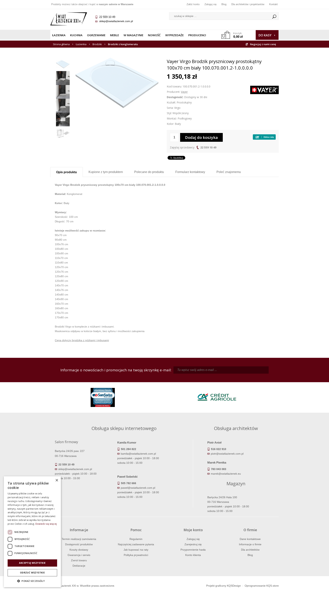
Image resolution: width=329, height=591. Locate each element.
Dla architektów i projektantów (247, 4)
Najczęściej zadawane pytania (136, 544)
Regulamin (135, 539)
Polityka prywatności (136, 555)
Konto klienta (193, 555)
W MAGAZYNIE (133, 35)
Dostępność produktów (79, 544)
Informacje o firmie (250, 544)
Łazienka (58, 35)
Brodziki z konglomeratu (123, 44)
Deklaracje (79, 565)
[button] (32, 581)
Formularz (190, 172)
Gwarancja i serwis (79, 555)
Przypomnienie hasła (193, 549)
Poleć (228, 172)
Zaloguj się (210, 4)
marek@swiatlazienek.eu (226, 473)
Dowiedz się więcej (46, 523)
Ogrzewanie (96, 35)
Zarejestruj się (193, 544)
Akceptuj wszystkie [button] (32, 563)
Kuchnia (76, 35)
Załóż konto (193, 4)
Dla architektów (250, 549)
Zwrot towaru (79, 560)
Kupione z (106, 172)
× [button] (56, 480)
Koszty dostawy (78, 549)
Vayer (184, 92)
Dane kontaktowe (250, 539)
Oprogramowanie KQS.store (262, 585)
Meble (114, 35)
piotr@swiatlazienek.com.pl (227, 453)
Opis (66, 172)
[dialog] (32, 531)
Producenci (197, 35)
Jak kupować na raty (136, 549)
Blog (223, 4)
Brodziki (97, 44)
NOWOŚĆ (154, 35)
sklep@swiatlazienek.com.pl (116, 21)
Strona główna (61, 44)
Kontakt (273, 4)
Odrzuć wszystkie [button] (32, 572)
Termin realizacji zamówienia (79, 539)
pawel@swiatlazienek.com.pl (138, 487)
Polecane (149, 172)
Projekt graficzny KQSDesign (223, 585)
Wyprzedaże (174, 35)
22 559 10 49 (208, 147)
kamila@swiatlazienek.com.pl (138, 453)
